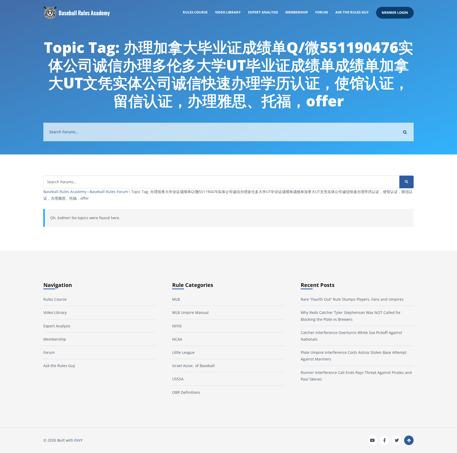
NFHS (177, 325)
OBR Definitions (186, 392)
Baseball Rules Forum (109, 191)
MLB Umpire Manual (190, 312)
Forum (321, 12)
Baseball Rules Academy (64, 191)
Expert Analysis (263, 12)
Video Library (228, 12)
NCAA (177, 339)
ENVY (78, 440)
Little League (183, 352)
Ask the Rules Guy (352, 12)
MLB (176, 299)
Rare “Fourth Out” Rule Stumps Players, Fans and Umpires (352, 299)
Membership (296, 12)
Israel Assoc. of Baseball (193, 365)
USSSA (178, 378)
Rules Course (195, 12)
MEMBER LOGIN (395, 12)
